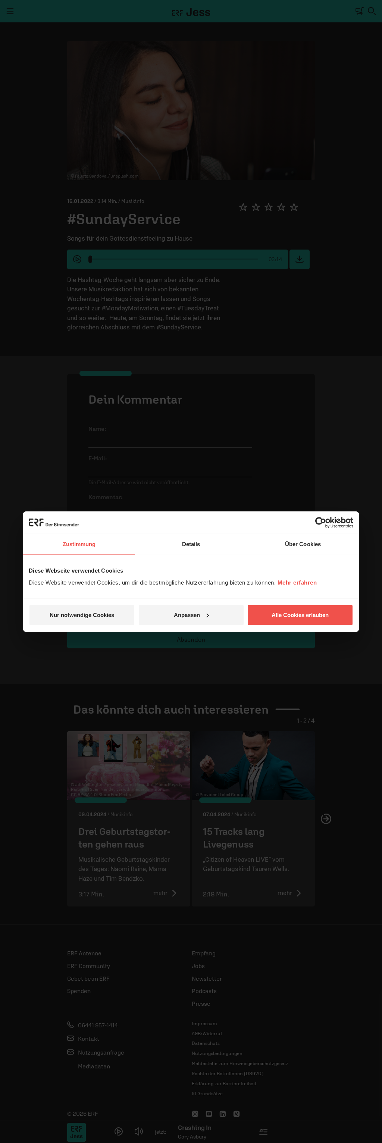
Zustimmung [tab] (79, 544)
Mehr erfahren (297, 582)
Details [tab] (191, 544)
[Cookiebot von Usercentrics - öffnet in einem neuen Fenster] (320, 522)
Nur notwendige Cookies (82, 614)
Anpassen (187, 614)
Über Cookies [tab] (303, 544)
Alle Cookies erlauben (300, 614)
